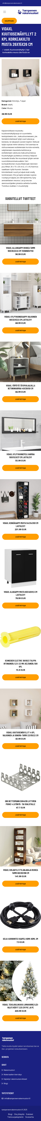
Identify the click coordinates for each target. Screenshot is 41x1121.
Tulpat (23, 101)
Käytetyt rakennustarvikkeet (15, 1079)
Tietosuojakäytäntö (15, 1117)
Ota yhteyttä (19, 1114)
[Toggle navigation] (5, 12)
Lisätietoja (20, 121)
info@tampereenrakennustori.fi (12, 3)
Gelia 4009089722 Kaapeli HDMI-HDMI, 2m (20, 938)
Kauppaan (9, 21)
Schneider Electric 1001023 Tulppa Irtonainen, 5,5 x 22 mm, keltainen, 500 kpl (21, 663)
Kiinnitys (15, 101)
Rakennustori (9, 1070)
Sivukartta (29, 1117)
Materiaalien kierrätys (13, 1074)
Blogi (6, 1083)
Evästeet (29, 1114)
